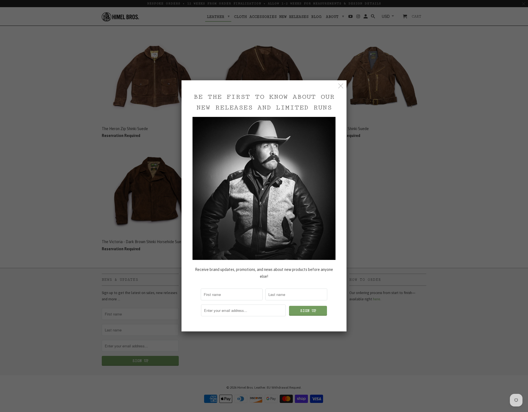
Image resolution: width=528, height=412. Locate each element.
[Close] (341, 86)
